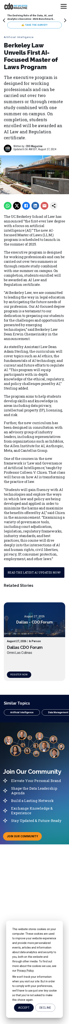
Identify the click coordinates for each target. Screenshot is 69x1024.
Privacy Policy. (25, 970)
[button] (22, 712)
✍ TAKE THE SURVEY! (34, 25)
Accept (24, 1007)
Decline (45, 1007)
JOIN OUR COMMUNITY (24, 837)
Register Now (19, 674)
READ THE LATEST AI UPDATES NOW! (34, 572)
